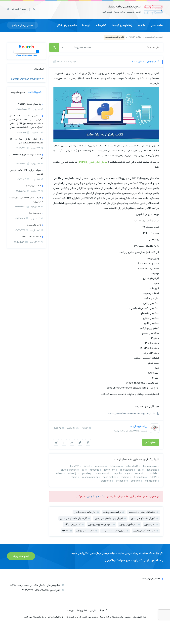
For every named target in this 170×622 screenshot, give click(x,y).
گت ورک (103, 610)
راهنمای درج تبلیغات (122, 25)
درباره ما (86, 25)
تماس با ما (100, 25)
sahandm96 (132, 466)
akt (139, 470)
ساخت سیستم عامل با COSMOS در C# (26, 156)
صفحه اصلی (157, 25)
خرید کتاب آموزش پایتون (144, 530)
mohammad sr (90, 477)
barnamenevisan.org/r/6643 (26, 79)
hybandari (139, 477)
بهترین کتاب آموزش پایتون (113, 530)
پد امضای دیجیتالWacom (29, 104)
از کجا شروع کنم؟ (33, 186)
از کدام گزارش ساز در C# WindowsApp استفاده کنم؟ (26, 141)
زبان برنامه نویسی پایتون (84, 512)
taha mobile (109, 477)
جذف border (35, 213)
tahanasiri (115, 466)
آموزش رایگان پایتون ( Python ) (92, 162)
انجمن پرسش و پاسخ (22, 25)
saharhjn (72, 473)
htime (74, 477)
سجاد (127, 473)
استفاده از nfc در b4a (31, 236)
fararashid (105, 481)
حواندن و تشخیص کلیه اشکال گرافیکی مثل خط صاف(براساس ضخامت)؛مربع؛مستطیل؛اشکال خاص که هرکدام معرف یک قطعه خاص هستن (26, 121)
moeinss (100, 466)
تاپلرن (92, 610)
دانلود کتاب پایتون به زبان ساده (142, 512)
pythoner (121, 481)
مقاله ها (141, 25)
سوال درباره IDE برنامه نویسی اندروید (26, 172)
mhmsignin (151, 481)
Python (85, 428)
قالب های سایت (34, 225)
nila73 (59, 473)
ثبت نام (15, 9)
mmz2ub (94, 470)
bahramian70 (150, 466)
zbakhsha (152, 470)
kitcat (87, 466)
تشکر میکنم (150, 442)
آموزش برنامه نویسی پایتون (143, 518)
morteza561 (126, 470)
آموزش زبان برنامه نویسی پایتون (109, 518)
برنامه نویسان (140, 426)
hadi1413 (74, 466)
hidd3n (153, 477)
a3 (83, 470)
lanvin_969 (109, 470)
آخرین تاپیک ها (35, 92)
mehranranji (102, 473)
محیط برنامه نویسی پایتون (100, 524)
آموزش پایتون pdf (72, 524)
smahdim (140, 473)
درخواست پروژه (21, 556)
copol (117, 473)
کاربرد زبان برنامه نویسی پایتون (73, 518)
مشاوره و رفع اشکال (67, 25)
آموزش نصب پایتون (85, 530)
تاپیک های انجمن (96, 496)
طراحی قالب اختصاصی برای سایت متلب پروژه (26, 199)
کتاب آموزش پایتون (128, 524)
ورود (24, 9)
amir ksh (135, 481)
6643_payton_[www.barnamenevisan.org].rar (131, 413)
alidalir (153, 473)
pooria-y (86, 473)
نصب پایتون (149, 524)
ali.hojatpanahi (69, 470)
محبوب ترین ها (18, 92)
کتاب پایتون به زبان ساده (145, 62)
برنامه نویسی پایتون (112, 512)
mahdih (125, 477)
